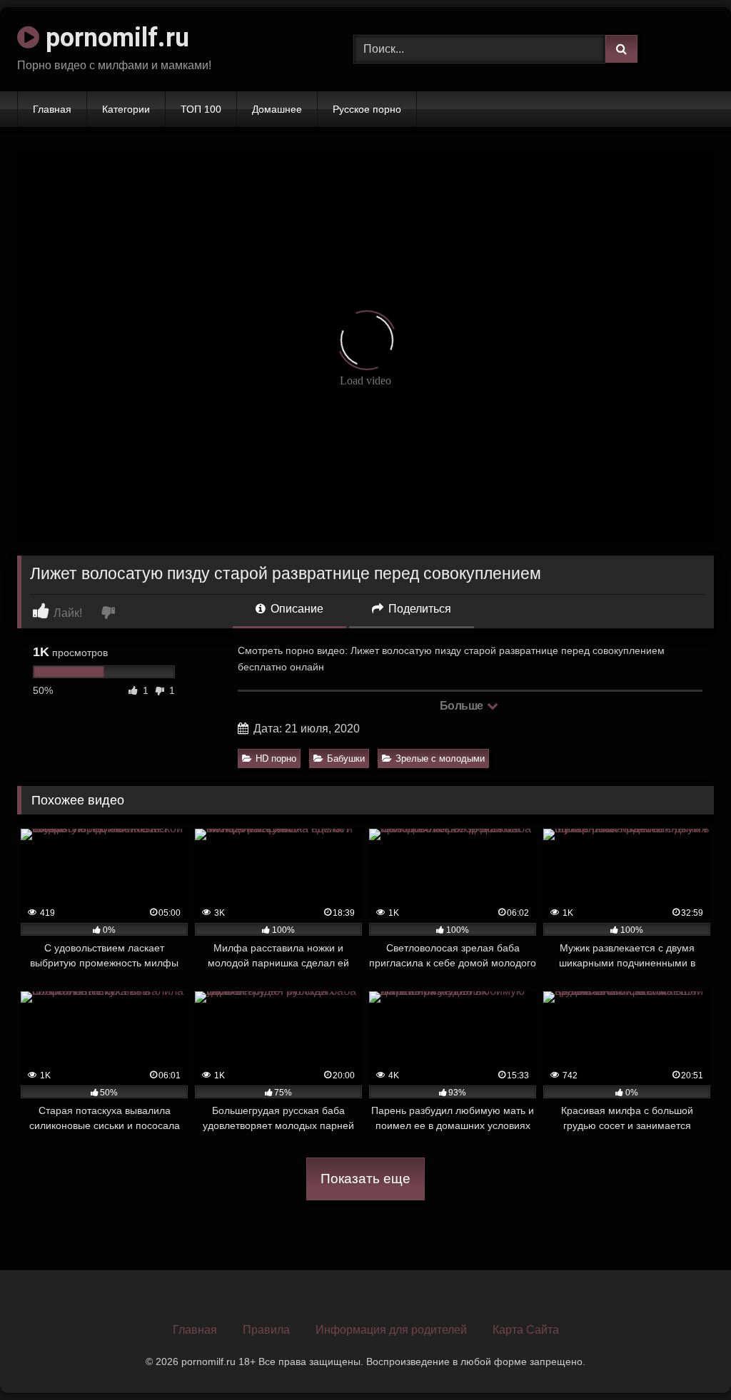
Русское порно (367, 109)
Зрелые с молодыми (440, 758)
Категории (126, 109)
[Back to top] (686, 1357)
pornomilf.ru (114, 38)
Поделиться (418, 609)
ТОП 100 (201, 109)
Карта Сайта (526, 1330)
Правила (266, 1330)
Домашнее (277, 109)
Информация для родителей (391, 1330)
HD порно (276, 758)
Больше (463, 706)
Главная (52, 109)
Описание (295, 609)
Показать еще (365, 1178)
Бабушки (346, 758)
